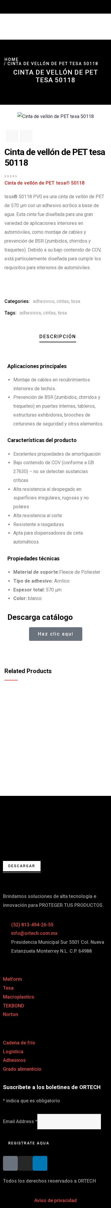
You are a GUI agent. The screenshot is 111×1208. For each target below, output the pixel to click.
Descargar (21, 866)
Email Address (20, 1121)
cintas (63, 301)
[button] (9, 651)
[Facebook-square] (10, 1163)
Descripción (57, 336)
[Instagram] (25, 1163)
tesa (75, 301)
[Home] (55, 821)
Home (11, 59)
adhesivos (43, 301)
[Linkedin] (40, 1163)
